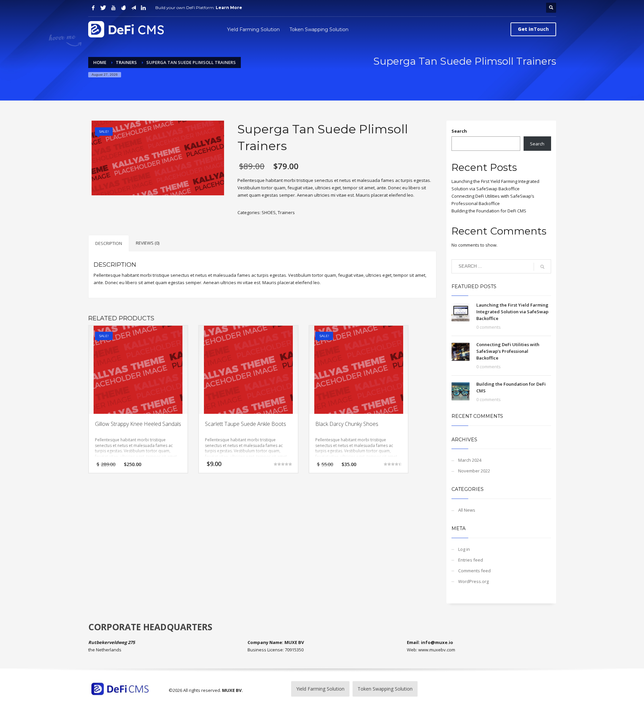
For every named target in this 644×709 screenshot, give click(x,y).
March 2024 (469, 460)
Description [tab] (108, 243)
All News (466, 510)
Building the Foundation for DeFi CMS (488, 211)
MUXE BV (231, 690)
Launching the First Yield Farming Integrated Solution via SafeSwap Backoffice (512, 311)
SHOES (269, 212)
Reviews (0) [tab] (147, 243)
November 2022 (474, 471)
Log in (464, 549)
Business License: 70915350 (276, 650)
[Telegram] (133, 8)
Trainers (286, 212)
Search (459, 131)
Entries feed (470, 560)
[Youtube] (113, 8)
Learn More (229, 7)
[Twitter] (103, 8)
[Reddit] (123, 8)
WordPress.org (473, 581)
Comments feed (474, 571)
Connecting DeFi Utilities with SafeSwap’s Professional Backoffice (507, 351)
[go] (542, 267)
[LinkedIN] (144, 8)
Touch (533, 29)
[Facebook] (93, 8)
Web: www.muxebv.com (431, 650)
